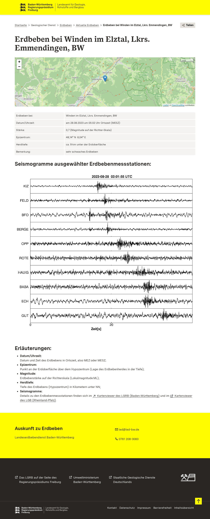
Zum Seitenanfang (198, 501)
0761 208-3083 (128, 439)
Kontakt (112, 507)
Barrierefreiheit (162, 507)
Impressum (144, 507)
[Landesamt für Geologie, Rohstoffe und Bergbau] (54, 7)
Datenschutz (127, 507)
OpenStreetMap (178, 105)
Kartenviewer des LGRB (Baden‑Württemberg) (128, 395)
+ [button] (19, 62)
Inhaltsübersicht (184, 507)
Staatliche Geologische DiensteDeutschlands (134, 480)
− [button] (19, 67)
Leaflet (165, 105)
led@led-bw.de (129, 429)
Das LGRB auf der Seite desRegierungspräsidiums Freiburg (40, 480)
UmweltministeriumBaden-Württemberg (87, 480)
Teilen (190, 25)
